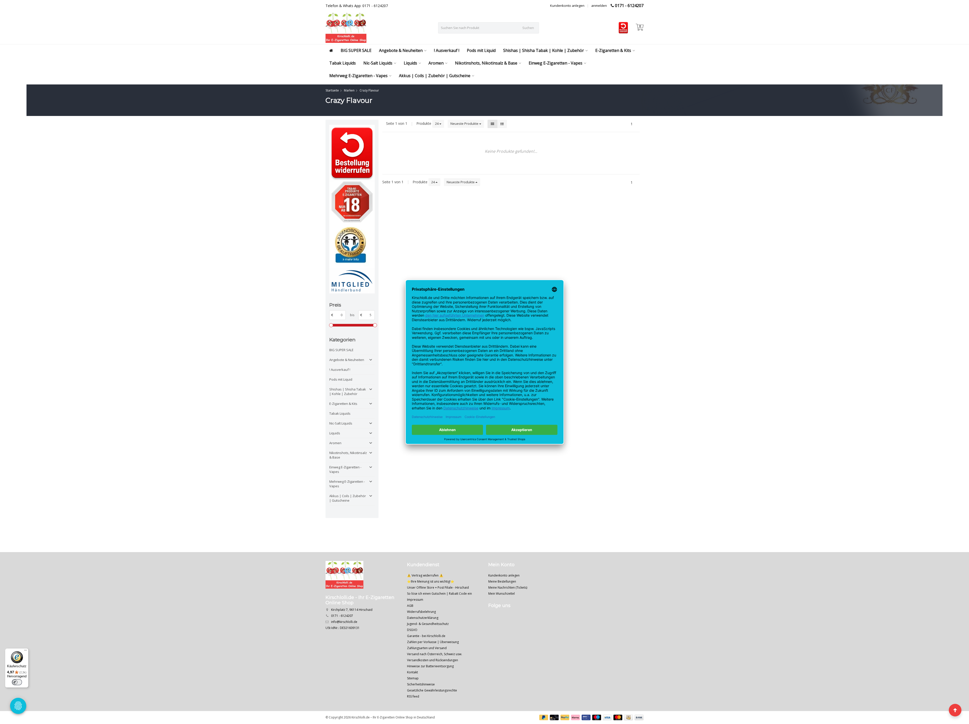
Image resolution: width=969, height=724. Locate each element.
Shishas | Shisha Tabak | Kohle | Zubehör (543, 50)
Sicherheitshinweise (421, 684)
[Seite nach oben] (955, 710)
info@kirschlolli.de (344, 622)
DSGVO (412, 630)
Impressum (415, 599)
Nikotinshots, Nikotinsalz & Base (486, 63)
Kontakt (412, 672)
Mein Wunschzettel (501, 593)
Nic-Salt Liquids (377, 63)
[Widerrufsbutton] (352, 153)
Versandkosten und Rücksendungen (432, 660)
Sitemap (413, 678)
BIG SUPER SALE (356, 50)
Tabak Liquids (342, 63)
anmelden (599, 5)
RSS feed (413, 696)
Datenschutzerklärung (422, 618)
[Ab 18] (352, 202)
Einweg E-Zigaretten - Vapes (555, 63)
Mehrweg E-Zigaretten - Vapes (358, 75)
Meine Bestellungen (502, 581)
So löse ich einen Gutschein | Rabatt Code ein (439, 593)
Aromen (436, 63)
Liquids (410, 63)
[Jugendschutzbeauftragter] (352, 245)
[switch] (17, 682)
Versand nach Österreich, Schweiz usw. (434, 654)
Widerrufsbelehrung (421, 612)
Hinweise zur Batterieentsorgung (430, 666)
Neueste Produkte (464, 123)
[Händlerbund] (352, 280)
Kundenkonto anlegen (567, 5)
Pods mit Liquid (481, 50)
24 (437, 123)
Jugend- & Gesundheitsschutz (428, 624)
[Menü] (25, 651)
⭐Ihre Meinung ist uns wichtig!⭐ (430, 581)
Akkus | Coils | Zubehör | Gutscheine (434, 75)
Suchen (528, 27)
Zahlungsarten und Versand (427, 648)
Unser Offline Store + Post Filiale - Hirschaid (438, 587)
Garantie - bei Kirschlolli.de (426, 636)
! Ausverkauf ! (446, 50)
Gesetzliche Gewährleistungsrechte (432, 690)
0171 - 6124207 (629, 5)
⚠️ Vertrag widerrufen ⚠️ (425, 575)
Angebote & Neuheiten (401, 50)
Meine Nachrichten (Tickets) (507, 587)
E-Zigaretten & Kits (613, 50)
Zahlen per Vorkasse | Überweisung (433, 642)
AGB (410, 606)
